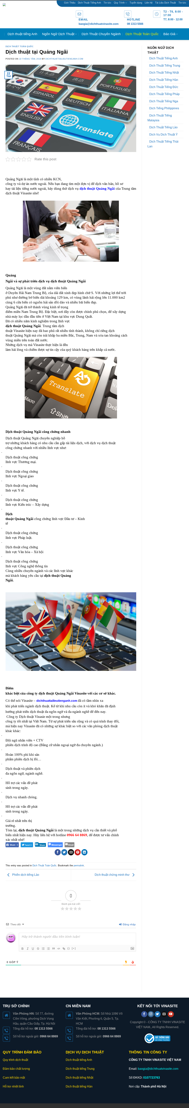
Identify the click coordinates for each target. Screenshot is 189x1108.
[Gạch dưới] (32, 948)
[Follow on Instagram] (151, 1014)
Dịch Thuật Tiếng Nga (163, 101)
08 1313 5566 (135, 23)
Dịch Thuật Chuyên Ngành (101, 34)
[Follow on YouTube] (171, 1014)
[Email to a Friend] (71, 852)
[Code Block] (58, 948)
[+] (74, 948)
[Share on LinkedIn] (84, 852)
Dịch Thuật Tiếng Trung (164, 65)
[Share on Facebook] (58, 852)
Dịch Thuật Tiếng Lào (163, 127)
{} (68, 948)
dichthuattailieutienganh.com (64, 59)
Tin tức (107, 2)
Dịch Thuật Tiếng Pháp (164, 94)
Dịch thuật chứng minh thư (112, 874)
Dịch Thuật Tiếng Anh (89, 2)
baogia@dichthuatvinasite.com (98, 23)
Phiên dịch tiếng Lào (25, 874)
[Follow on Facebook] (144, 1014)
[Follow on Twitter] (157, 1014)
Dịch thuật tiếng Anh (22, 34)
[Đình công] (38, 948)
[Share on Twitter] (64, 852)
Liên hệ (148, 2)
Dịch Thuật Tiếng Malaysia (159, 118)
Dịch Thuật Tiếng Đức (163, 87)
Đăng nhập (129, 924)
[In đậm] (22, 948)
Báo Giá (169, 34)
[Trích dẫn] (53, 948)
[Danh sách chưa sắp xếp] (48, 948)
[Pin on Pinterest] (78, 852)
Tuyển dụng (136, 2)
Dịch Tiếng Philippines (164, 108)
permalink (79, 865)
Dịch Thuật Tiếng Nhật (164, 72)
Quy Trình (119, 2)
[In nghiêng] (27, 948)
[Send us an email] (164, 1014)
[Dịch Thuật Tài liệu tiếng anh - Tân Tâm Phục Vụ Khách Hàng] (36, 14)
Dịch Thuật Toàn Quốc (142, 34)
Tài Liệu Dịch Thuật (165, 2)
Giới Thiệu (69, 2)
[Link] (63, 948)
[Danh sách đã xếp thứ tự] (43, 948)
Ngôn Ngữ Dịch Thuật (58, 34)
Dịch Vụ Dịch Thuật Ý (163, 134)
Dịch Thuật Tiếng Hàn (163, 79)
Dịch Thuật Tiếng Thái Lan (162, 144)
